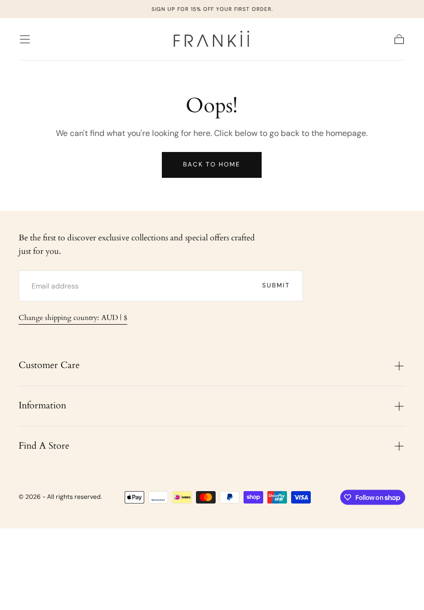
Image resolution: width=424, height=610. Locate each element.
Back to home (211, 164)
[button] (25, 39)
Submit (276, 285)
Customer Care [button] (49, 365)
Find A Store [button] (44, 445)
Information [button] (42, 405)
